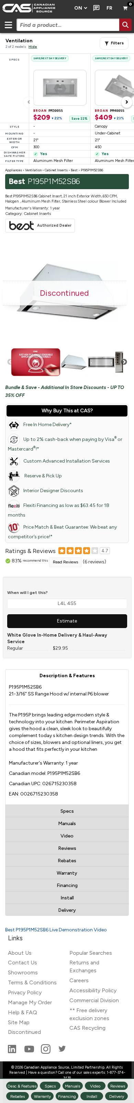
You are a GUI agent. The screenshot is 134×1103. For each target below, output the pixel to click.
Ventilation (33, 170)
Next (124, 362)
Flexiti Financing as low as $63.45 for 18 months (58, 510)
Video (67, 836)
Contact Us (22, 962)
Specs (67, 811)
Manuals (67, 823)
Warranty (67, 873)
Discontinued (24, 1032)
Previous (10, 362)
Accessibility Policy (92, 990)
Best (74, 170)
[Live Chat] (95, 8)
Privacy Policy (25, 992)
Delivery (67, 910)
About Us (20, 953)
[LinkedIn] (13, 1052)
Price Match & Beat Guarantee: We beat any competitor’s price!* (62, 532)
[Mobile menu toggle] (8, 25)
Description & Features (67, 676)
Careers (79, 980)
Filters (117, 43)
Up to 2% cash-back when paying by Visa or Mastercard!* (65, 444)
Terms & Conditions (32, 982)
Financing (67, 885)
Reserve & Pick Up (42, 476)
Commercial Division (94, 1000)
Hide (33, 46)
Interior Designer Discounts (53, 491)
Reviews (67, 848)
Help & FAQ (22, 1012)
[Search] (125, 25)
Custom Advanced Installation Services (66, 461)
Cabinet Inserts (56, 170)
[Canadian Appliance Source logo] (35, 8)
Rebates (67, 861)
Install (67, 898)
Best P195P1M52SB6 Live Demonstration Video (56, 930)
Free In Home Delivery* (47, 425)
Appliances (13, 170)
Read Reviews (65, 562)
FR (109, 8)
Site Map (19, 1022)
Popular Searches (90, 953)
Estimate (67, 621)
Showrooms (23, 972)
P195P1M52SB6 (92, 170)
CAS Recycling (87, 1028)
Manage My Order (30, 1002)
